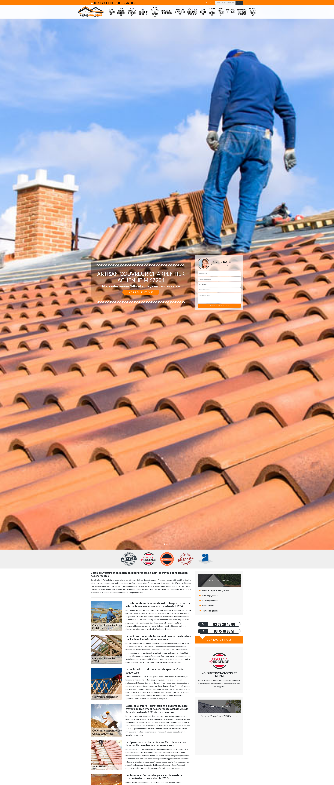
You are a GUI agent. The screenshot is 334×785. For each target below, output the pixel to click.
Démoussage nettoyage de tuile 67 (242, 11)
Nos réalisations (141, 292)
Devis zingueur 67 (111, 11)
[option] (167, 314)
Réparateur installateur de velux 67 (192, 11)
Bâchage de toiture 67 (212, 11)
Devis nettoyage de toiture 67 (155, 12)
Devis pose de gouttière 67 (121, 11)
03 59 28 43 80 (103, 3)
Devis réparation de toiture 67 (131, 11)
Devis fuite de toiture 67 (221, 11)
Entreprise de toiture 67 (230, 11)
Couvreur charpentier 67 (180, 11)
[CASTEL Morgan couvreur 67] (91, 12)
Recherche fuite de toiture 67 (253, 11)
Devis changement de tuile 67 (143, 11)
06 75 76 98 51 (126, 3)
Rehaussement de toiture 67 (166, 11)
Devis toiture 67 (203, 11)
